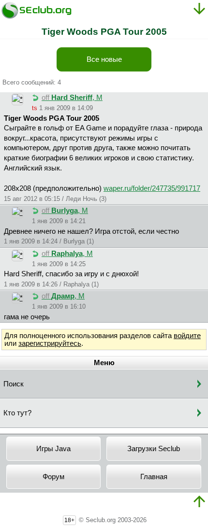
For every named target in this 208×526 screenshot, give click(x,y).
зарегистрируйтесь (49, 343)
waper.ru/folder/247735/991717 (152, 188)
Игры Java (53, 449)
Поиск (13, 384)
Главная (153, 477)
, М (72, 97)
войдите (187, 336)
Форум (53, 477)
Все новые (104, 59)
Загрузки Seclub (153, 449)
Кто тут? (17, 413)
